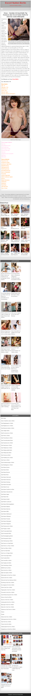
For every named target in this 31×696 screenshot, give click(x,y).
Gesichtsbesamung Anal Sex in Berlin (9, 594)
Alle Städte (3, 418)
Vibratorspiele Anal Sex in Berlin (8, 626)
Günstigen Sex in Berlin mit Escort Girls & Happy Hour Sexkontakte (6, 667)
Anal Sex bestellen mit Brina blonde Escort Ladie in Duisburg (6, 405)
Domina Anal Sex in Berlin (6, 577)
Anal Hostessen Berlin (6, 455)
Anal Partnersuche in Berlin (7, 526)
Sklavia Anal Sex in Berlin (6, 616)
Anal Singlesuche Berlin (6, 562)
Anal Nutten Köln (4, 496)
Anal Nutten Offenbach (6, 516)
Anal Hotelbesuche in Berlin (7, 457)
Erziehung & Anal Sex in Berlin (7, 582)
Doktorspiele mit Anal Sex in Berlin (8, 575)
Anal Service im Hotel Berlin (7, 543)
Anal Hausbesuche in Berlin (7, 442)
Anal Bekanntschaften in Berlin (7, 428)
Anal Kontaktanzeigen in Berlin (7, 462)
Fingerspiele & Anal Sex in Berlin (8, 589)
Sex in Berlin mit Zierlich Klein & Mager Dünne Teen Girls (6, 648)
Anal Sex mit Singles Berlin (7, 553)
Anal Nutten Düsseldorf (6, 484)
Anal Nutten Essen (5, 487)
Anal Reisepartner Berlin (6, 538)
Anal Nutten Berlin (5, 469)
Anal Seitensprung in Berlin (7, 540)
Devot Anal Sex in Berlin (6, 570)
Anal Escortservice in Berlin (7, 433)
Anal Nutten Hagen (5, 494)
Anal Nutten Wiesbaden (6, 521)
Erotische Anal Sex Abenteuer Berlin (8, 580)
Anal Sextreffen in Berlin (6, 560)
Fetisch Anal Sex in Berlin (6, 587)
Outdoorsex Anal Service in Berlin (8, 609)
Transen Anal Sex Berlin (6, 624)
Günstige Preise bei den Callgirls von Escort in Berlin (6, 686)
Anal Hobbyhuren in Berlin (6, 447)
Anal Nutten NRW (5, 511)
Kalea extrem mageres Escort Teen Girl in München (16, 314)
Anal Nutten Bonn (5, 474)
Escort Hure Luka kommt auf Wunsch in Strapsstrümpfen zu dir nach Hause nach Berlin (16, 406)
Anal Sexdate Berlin (5, 558)
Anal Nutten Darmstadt (6, 477)
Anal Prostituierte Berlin (6, 533)
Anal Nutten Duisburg (5, 482)
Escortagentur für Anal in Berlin (7, 585)
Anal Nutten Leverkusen (6, 501)
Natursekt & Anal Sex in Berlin (7, 607)
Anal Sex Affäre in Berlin (6, 548)
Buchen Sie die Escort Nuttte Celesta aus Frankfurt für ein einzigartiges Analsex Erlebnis (6, 276)
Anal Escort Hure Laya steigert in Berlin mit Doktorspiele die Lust (6, 387)
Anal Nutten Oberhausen (6, 513)
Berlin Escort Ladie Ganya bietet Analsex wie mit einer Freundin (5, 367)
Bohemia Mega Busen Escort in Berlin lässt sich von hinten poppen (6, 332)
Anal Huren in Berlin (5, 460)
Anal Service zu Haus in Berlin (7, 545)
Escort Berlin (15, 79)
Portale (2, 614)
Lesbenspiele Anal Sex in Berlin (7, 602)
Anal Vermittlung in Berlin (6, 565)
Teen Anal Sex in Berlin (6, 621)
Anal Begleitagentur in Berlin (7, 423)
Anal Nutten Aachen (5, 467)
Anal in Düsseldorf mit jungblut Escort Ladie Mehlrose (15, 332)
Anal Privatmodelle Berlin (6, 531)
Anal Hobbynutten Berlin (6, 452)
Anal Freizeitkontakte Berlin (7, 440)
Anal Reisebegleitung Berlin (7, 536)
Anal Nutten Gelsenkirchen (6, 491)
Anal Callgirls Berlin (5, 430)
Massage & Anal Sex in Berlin (7, 604)
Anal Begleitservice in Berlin (7, 425)
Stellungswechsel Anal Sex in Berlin (8, 619)
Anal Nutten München (5, 509)
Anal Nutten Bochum (5, 472)
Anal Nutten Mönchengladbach (7, 504)
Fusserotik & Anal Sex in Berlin (7, 592)
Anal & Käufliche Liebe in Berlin (7, 420)
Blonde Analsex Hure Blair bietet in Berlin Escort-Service (15, 295)
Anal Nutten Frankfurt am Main (7, 489)
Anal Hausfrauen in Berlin (6, 445)
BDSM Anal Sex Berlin (6, 567)
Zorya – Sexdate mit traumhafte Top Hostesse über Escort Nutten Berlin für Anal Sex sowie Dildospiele (15, 14)
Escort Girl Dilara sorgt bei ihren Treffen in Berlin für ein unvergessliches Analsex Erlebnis (16, 368)
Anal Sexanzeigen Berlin (6, 555)
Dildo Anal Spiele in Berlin (6, 572)
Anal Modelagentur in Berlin (7, 464)
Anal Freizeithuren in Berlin (6, 438)
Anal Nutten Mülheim (5, 506)
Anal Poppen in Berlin (5, 528)
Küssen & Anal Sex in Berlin (7, 599)
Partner (2, 611)
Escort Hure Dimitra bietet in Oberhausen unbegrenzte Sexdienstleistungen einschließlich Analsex (16, 276)
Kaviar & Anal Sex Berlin (6, 597)
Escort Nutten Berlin (15, 3)
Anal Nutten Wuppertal (6, 523)
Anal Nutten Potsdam (5, 518)
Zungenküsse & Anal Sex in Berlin (8, 629)
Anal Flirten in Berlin (5, 435)
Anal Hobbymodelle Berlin (6, 450)
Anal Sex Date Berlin (5, 550)
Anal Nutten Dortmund (5, 479)
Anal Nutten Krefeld (5, 499)
